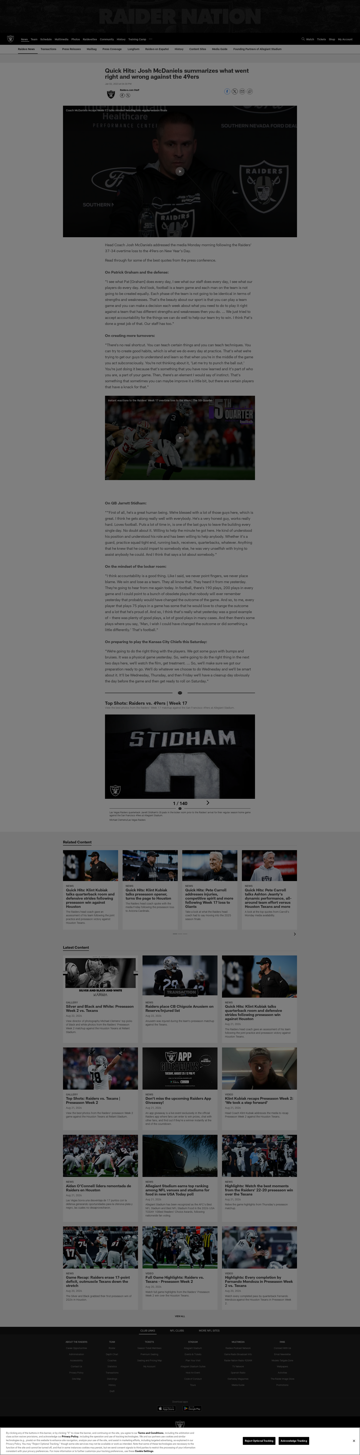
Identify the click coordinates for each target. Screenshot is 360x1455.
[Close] (354, 1441)
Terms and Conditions (151, 1432)
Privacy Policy (70, 1436)
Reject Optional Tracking (259, 1440)
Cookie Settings (144, 1451)
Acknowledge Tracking (294, 1440)
